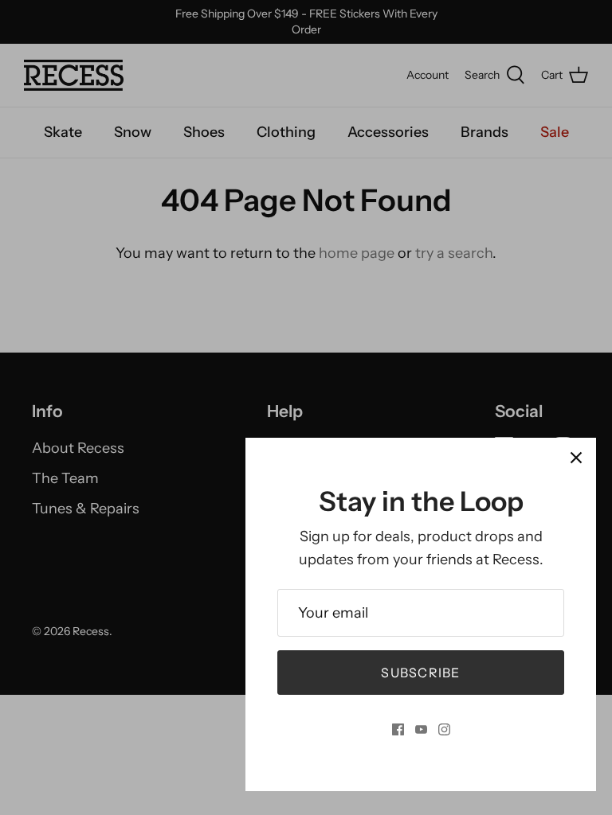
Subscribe (421, 672)
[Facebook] (398, 729)
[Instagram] (444, 729)
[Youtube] (421, 729)
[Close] (576, 457)
